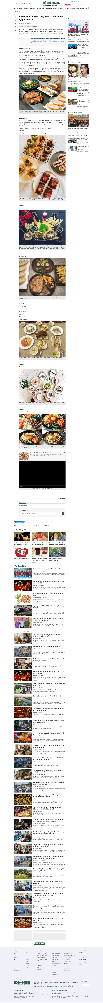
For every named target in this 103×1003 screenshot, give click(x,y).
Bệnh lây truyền (67, 970)
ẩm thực (33, 525)
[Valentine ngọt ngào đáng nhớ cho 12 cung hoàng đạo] (40, 536)
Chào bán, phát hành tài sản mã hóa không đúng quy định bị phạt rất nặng (48, 758)
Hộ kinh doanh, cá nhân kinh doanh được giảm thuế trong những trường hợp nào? (48, 857)
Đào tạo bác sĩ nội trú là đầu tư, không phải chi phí (83, 139)
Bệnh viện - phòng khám (42, 955)
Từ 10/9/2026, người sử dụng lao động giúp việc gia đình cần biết (48, 746)
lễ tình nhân (47, 525)
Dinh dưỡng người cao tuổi (69, 955)
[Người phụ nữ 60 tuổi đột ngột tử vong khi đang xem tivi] (23, 610)
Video (38, 967)
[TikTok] (67, 1)
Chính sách (26, 12)
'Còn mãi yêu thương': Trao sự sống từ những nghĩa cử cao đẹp (83, 54)
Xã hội (15, 953)
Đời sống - (35, 585)
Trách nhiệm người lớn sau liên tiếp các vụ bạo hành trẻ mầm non (83, 148)
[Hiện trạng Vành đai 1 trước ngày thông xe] (23, 651)
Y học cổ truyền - (81, 95)
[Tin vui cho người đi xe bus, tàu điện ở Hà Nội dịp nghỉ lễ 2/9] (23, 688)
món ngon (39, 525)
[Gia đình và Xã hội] (68, 5)
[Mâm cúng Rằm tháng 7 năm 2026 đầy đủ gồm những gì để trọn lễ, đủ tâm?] (23, 799)
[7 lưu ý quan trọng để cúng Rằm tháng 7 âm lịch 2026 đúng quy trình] (23, 737)
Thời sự (20, 8)
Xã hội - (35, 622)
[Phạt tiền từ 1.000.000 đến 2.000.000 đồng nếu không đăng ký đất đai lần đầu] (23, 898)
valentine (22, 525)
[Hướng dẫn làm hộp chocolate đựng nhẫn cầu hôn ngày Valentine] (40, 552)
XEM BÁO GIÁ (64, 990)
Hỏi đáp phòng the (67, 966)
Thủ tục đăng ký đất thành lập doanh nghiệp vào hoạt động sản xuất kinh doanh (48, 771)
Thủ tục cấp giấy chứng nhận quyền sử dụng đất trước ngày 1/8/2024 (48, 870)
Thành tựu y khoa (17, 964)
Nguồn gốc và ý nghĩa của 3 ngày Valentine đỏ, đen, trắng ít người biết (47, 452)
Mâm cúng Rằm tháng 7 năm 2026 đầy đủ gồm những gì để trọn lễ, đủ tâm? (48, 795)
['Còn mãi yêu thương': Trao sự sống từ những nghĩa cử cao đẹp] (72, 54)
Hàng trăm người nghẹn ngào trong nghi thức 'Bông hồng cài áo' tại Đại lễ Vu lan (47, 808)
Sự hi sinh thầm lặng (18, 968)
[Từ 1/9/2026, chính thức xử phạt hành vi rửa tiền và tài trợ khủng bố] (23, 725)
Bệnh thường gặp (55, 955)
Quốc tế (15, 957)
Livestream (28, 959)
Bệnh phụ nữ (55, 957)
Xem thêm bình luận (23, 505)
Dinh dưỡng (60, 8)
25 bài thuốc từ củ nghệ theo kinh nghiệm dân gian (48, 594)
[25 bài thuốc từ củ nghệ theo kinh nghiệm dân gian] (23, 598)
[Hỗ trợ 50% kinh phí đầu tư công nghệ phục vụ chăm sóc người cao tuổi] (23, 638)
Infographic (39, 969)
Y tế (17, 8)
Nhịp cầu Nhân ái (82, 959)
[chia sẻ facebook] (15, 17)
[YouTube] (72, 1)
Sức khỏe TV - (36, 610)
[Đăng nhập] (81, 1)
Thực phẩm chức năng (68, 961)
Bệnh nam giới (55, 959)
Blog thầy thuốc (75, 112)
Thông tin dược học (29, 965)
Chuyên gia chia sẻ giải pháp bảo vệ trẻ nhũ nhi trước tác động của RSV (82, 46)
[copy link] (15, 23)
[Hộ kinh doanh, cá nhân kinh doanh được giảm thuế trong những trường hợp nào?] (23, 861)
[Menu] (86, 8)
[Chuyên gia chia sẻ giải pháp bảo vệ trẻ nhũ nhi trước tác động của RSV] (72, 46)
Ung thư (54, 965)
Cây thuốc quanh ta (41, 957)
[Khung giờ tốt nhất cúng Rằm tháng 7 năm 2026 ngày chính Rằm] (23, 585)
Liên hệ (85, 985)
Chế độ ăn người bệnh (68, 957)
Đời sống (17, 12)
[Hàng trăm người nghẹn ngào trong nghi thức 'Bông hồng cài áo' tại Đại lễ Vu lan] (23, 811)
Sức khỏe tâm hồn (56, 963)
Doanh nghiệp (81, 957)
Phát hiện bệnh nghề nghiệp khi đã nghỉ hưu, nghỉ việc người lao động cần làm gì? (49, 833)
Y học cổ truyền (48, 8)
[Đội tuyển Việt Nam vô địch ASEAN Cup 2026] (23, 573)
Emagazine (39, 965)
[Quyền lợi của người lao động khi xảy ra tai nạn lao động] (23, 885)
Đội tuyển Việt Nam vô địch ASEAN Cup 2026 (47, 569)
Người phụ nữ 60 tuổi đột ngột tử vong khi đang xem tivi (48, 607)
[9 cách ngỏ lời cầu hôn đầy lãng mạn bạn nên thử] (57, 552)
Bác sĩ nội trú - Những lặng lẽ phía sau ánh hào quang (78, 129)
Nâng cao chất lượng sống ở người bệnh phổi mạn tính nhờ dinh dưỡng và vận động (83, 102)
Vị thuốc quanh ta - (37, 597)
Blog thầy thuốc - (72, 132)
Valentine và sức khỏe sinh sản (21, 558)
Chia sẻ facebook (19, 522)
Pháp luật (16, 955)
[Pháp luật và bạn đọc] (74, 5)
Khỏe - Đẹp (66, 8)
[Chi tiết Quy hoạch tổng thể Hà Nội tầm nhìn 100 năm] (23, 700)
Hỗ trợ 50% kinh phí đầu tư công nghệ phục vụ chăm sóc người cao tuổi (48, 635)
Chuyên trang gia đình (83, 962)
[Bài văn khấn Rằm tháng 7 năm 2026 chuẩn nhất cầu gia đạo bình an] (23, 712)
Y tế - (69, 37)
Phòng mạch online (74, 8)
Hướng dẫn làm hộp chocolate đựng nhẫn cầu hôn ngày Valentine (39, 560)
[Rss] (87, 981)
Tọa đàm (27, 955)
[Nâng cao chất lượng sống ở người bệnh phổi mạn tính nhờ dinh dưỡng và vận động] (72, 102)
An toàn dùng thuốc (29, 963)
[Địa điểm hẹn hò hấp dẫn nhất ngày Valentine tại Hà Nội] (22, 536)
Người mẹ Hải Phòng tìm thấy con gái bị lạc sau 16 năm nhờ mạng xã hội (48, 619)
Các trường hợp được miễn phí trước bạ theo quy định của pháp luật (49, 907)
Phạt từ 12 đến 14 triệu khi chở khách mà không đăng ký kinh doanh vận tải (48, 783)
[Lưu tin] (15, 27)
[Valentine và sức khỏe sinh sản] (22, 552)
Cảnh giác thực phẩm (68, 959)
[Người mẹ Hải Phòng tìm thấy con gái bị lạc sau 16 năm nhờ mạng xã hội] (23, 622)
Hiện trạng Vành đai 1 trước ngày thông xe (46, 646)
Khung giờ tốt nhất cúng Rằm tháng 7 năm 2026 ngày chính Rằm (48, 582)
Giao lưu (27, 957)
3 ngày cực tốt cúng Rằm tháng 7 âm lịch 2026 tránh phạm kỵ (48, 919)
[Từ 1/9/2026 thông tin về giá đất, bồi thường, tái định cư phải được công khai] (23, 663)
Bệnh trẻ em (54, 961)
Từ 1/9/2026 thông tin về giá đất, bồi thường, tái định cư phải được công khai (48, 660)
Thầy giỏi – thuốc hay (41, 953)
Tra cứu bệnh (26, 8)
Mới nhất (29, 502)
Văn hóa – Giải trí (82, 961)
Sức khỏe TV (32, 8)
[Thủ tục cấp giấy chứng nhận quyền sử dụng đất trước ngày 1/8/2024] (23, 873)
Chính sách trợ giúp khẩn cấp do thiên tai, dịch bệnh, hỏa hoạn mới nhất (48, 845)
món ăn (28, 525)
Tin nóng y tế (16, 961)
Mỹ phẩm (54, 970)
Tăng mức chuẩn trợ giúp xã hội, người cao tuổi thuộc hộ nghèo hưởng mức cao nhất (48, 820)
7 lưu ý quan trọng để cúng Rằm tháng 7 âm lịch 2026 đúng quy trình (48, 734)
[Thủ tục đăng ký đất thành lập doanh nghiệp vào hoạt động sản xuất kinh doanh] (23, 774)
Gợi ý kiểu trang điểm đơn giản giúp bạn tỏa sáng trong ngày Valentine (47, 38)
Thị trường (82, 8)
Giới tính (55, 8)
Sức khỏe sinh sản (68, 968)
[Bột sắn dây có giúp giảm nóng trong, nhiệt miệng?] (78, 70)
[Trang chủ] (15, 8)
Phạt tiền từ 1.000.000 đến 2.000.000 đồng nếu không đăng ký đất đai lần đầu (48, 894)
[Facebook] (84, 981)
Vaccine (27, 969)
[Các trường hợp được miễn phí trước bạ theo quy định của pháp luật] (23, 910)
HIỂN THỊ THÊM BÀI (39, 944)
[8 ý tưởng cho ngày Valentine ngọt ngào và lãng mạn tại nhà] (57, 536)
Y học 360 (39, 8)
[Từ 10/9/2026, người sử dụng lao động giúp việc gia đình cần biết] (23, 749)
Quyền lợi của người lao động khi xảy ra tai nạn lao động (48, 882)
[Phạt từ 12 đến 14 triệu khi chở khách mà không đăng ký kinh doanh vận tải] (23, 787)
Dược (43, 8)
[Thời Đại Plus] (81, 4)
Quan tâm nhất (22, 502)
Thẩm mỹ (54, 972)
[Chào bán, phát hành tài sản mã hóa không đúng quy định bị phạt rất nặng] (23, 762)
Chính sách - (36, 638)
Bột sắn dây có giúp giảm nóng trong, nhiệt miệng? (77, 78)
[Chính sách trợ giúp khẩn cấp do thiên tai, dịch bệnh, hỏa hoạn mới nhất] (23, 848)
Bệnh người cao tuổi (56, 953)
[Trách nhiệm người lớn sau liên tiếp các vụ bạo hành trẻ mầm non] (72, 148)
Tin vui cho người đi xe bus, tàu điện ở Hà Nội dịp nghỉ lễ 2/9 (49, 684)
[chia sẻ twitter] (15, 20)
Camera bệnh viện (17, 970)
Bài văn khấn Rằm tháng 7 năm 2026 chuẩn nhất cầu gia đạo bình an (48, 709)
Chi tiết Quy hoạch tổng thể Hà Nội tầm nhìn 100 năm (48, 697)
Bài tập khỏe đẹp (55, 974)
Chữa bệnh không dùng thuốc (42, 960)
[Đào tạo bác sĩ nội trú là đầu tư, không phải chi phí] (72, 140)
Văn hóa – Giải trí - (37, 571)
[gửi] (63, 513)
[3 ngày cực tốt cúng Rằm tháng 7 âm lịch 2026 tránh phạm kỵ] (23, 922)
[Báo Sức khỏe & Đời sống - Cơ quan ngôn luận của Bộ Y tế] (51, 3)
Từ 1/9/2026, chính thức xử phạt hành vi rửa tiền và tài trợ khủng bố (49, 721)
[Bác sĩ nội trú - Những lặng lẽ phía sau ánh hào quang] (78, 120)
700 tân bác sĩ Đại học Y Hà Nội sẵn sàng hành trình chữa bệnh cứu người (78, 35)
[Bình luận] (15, 31)
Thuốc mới (28, 967)
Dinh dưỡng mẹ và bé (68, 953)
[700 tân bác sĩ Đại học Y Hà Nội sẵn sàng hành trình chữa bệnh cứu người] (78, 26)
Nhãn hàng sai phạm (83, 955)
